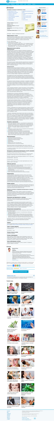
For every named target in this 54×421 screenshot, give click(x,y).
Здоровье (29, 4)
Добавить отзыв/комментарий (21, 271)
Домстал (8, 224)
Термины (33, 4)
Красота (21, 4)
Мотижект (24, 224)
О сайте (8, 419)
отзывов (43, 18)
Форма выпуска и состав (12, 11)
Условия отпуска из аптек (27, 17)
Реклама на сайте (24, 417)
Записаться (43, 19)
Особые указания (11, 20)
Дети (25, 4)
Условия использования (25, 418)
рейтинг (45, 11)
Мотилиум (17, 224)
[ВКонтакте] (13, 265)
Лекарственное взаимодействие (28, 13)
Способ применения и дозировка (13, 16)
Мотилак (13, 224)
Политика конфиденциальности (26, 419)
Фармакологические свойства (13, 12)
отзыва (42, 11)
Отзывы (24, 18)
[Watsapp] (17, 265)
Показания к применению (12, 13)
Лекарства (13, 4)
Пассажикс (31, 224)
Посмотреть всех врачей (42, 28)
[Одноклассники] (15, 265)
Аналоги (24, 14)
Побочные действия (11, 17)
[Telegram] (19, 265)
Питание (17, 4)
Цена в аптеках (25, 19)
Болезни (8, 4)
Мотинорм (20, 224)
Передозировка (10, 18)
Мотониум (27, 224)
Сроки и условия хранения (27, 15)
